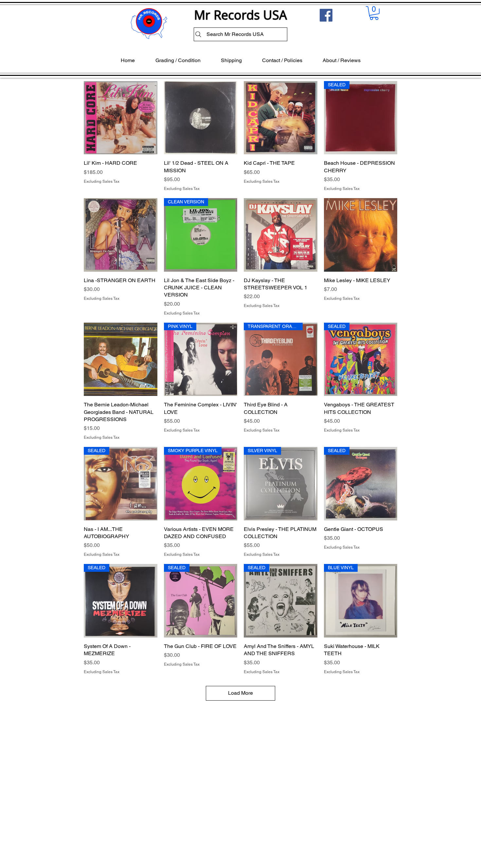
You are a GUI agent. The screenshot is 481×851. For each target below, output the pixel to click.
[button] (374, 13)
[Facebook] (326, 15)
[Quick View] (120, 118)
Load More (240, 693)
